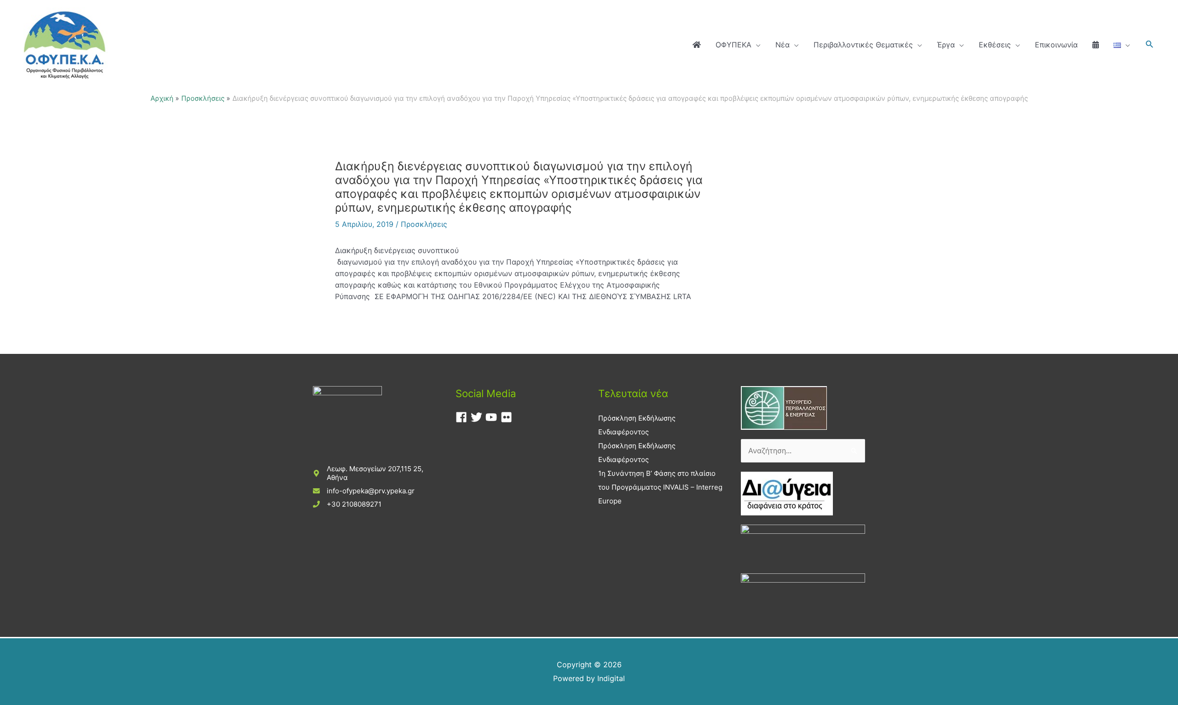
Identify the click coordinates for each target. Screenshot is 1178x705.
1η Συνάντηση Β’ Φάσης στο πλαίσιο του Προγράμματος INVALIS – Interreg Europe (660, 487)
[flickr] (508, 417)
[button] (1150, 44)
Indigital (611, 678)
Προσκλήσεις (424, 224)
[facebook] (463, 417)
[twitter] (478, 417)
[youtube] (493, 417)
